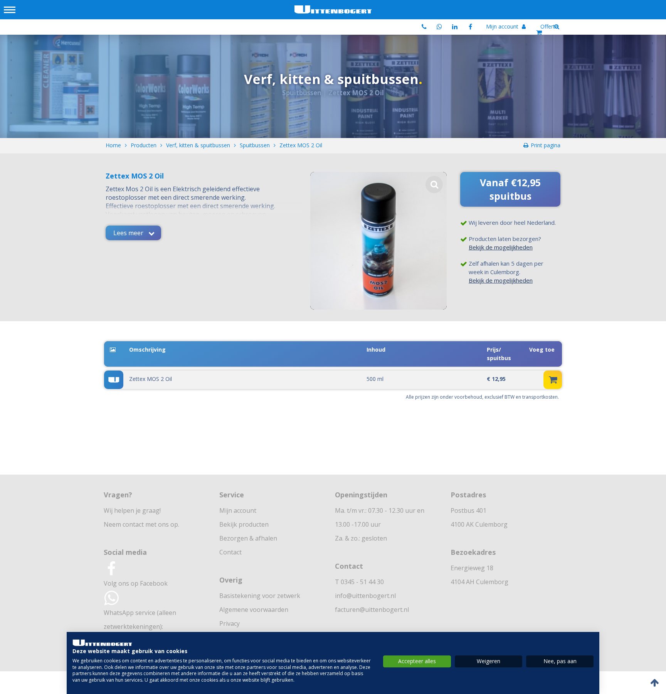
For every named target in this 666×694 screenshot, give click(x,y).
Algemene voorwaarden (253, 609)
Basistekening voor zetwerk (259, 595)
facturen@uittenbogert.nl (372, 609)
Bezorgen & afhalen (248, 538)
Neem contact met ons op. (141, 524)
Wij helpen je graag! (132, 510)
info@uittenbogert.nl (365, 595)
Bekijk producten (244, 524)
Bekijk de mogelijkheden (501, 247)
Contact (230, 552)
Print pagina (545, 145)
